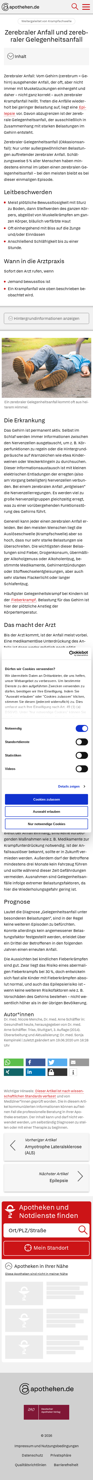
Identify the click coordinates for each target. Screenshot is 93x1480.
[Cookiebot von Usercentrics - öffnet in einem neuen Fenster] (69, 653)
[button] (14, 1062)
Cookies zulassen (46, 799)
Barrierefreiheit (66, 1465)
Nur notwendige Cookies (46, 824)
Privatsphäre (60, 1455)
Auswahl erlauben (46, 811)
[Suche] (75, 7)
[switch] (82, 741)
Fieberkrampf (23, 599)
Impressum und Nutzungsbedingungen (46, 1446)
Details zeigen (69, 786)
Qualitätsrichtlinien (30, 1465)
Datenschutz (32, 1455)
